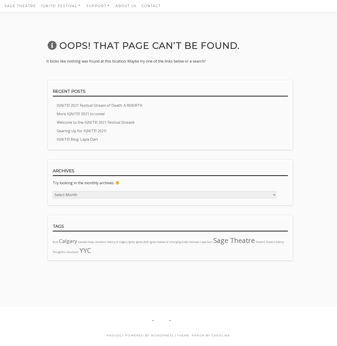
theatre (260, 242)
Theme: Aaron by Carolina (203, 335)
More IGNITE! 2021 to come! (81, 113)
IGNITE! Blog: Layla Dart (77, 139)
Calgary (68, 241)
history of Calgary (117, 242)
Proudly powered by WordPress (140, 335)
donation (100, 242)
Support (96, 6)
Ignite (131, 242)
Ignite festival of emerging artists (169, 242)
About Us (126, 6)
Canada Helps (86, 242)
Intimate (194, 242)
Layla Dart (206, 242)
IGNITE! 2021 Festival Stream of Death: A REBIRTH (99, 105)
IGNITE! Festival (59, 6)
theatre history (275, 242)
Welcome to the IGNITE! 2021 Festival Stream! (95, 122)
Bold (55, 242)
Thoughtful (59, 252)
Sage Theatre (20, 6)
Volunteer (72, 252)
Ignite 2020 (142, 242)
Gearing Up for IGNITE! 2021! (81, 130)
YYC (85, 250)
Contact (151, 6)
